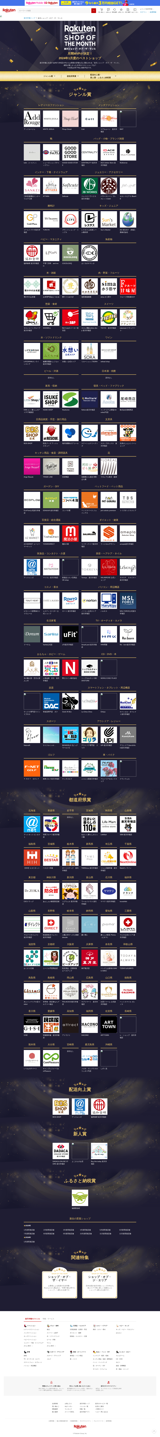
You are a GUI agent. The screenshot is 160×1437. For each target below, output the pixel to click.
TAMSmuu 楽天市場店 (89, 868)
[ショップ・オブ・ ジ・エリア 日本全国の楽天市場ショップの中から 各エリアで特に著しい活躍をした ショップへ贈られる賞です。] (100, 1268)
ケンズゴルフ (67, 779)
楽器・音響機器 (121, 1366)
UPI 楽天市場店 (106, 745)
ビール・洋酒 (51, 1339)
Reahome (65, 410)
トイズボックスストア (128, 510)
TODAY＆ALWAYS (126, 968)
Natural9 (27, 745)
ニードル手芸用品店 (50, 968)
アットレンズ (29, 577)
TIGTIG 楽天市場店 (108, 328)
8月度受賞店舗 (48, 1234)
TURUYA (46, 230)
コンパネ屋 (66, 510)
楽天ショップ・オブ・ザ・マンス (50, 18)
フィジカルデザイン (108, 544)
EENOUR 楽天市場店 (51, 510)
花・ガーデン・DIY (99, 1366)
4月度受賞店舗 (85, 1230)
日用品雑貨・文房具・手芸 (78, 1329)
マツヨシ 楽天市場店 (50, 577)
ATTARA (46, 196)
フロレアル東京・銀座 (109, 477)
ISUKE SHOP (48, 410)
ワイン (49, 1343)
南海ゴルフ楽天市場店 (51, 779)
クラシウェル (125, 779)
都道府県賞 (71, 76)
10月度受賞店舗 (86, 1234)
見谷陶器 (65, 477)
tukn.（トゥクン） (30, 163)
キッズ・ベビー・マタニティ (125, 1329)
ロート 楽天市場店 (69, 611)
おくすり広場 (29, 968)
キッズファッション (30, 1336)
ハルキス (104, 611)
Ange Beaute (28, 477)
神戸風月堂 (85, 968)
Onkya (103, 712)
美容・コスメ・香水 (99, 1329)
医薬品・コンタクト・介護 (78, 1336)
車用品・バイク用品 (76, 1355)
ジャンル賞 (48, 76)
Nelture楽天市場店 (88, 410)
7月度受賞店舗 (29, 1234)
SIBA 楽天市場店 (126, 835)
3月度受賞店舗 (68, 1230)
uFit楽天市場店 (67, 645)
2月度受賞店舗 (48, 1230)
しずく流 (104, 1069)
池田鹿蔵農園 (86, 297)
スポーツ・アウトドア (54, 1355)
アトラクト (66, 1035)
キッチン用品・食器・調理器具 (103, 1359)
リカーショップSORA (89, 361)
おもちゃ (119, 1333)
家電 (25, 1355)
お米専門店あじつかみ (51, 297)
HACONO (85, 1035)
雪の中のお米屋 (29, 297)
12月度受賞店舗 (125, 1234)
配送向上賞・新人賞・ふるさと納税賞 (100, 76)
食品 (48, 1329)
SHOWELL (47, 328)
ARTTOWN (105, 1035)
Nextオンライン (125, 868)
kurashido (123, 901)
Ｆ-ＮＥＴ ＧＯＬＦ (31, 779)
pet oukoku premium (108, 510)
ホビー (118, 1362)
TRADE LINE (48, 477)
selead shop (105, 361)
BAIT (121, 129)
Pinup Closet (67, 129)
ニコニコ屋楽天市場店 (89, 779)
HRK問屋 (104, 645)
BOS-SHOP (28, 443)
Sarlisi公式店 (47, 645)
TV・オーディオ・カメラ (32, 1359)
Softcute (65, 196)
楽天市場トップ (29, 18)
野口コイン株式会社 (69, 678)
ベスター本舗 (48, 868)
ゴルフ (49, 1359)
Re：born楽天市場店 (127, 645)
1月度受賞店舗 (29, 1230)
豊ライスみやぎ (68, 297)
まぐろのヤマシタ (88, 263)
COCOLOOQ (67, 263)
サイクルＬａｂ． (49, 745)
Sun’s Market (105, 230)
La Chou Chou (86, 712)
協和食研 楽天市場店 (31, 263)
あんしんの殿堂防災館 (51, 901)
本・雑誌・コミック (122, 1369)
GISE (26, 1035)
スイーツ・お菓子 (52, 1333)
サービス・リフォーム (100, 1369)
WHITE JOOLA (48, 129)
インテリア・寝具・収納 (100, 1355)
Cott (82, 129)
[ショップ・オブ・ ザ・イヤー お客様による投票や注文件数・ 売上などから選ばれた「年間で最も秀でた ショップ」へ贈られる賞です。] (60, 1268)
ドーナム (27, 645)
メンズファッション (30, 1333)
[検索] (93, 10)
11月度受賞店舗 (105, 1234)
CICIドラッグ (29, 901)
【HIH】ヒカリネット (32, 868)
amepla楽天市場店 (127, 544)
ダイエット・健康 (75, 1333)
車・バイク (73, 1359)
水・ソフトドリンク (53, 1336)
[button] (108, 10)
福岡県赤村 (76, 1208)
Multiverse (123, 163)
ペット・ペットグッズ (100, 1362)
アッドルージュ (29, 129)
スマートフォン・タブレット (33, 1362)
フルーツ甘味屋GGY (127, 297)
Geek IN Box (67, 712)
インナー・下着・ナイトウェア (33, 1343)
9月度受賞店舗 (68, 1234)
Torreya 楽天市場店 (89, 577)
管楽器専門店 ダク (50, 712)
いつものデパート (30, 1069)
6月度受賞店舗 (124, 1230)
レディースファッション (31, 1329)
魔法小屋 (65, 544)
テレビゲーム (120, 1355)
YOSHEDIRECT (49, 544)
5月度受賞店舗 (105, 1230)
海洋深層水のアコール (70, 443)
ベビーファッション (30, 1339)
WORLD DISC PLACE (109, 678)
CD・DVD (119, 1359)
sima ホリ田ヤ (106, 297)
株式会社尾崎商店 (126, 410)
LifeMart (104, 835)
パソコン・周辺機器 (30, 1366)
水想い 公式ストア (69, 361)
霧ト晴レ (84, 935)
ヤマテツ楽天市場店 (108, 901)
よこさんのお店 (77, 1161)
